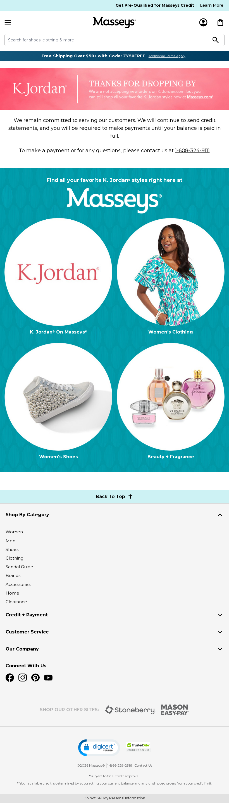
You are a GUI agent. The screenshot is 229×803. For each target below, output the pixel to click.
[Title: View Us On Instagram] (22, 677)
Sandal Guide (19, 566)
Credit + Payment (27, 614)
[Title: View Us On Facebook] (10, 677)
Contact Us (143, 765)
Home (12, 593)
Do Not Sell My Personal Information (114, 798)
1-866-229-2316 (120, 765)
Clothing (14, 558)
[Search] (216, 40)
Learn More (211, 5)
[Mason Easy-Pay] (175, 710)
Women (14, 531)
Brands (13, 575)
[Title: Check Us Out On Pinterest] (35, 677)
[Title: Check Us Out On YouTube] (48, 677)
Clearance (16, 601)
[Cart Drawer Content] (220, 22)
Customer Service (27, 632)
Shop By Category (27, 514)
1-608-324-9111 (192, 150)
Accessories (18, 584)
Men (10, 540)
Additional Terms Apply (167, 56)
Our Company (22, 649)
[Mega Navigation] (7, 22)
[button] (99, 748)
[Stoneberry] (130, 710)
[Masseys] (114, 22)
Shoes (12, 549)
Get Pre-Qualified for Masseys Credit (155, 5)
